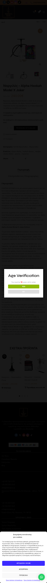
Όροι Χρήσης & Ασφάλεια (14, 580)
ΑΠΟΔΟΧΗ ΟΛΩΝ (23, 563)
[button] (41, 577)
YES (23, 286)
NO (23, 292)
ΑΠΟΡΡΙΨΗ (23, 569)
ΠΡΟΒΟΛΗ (23, 575)
